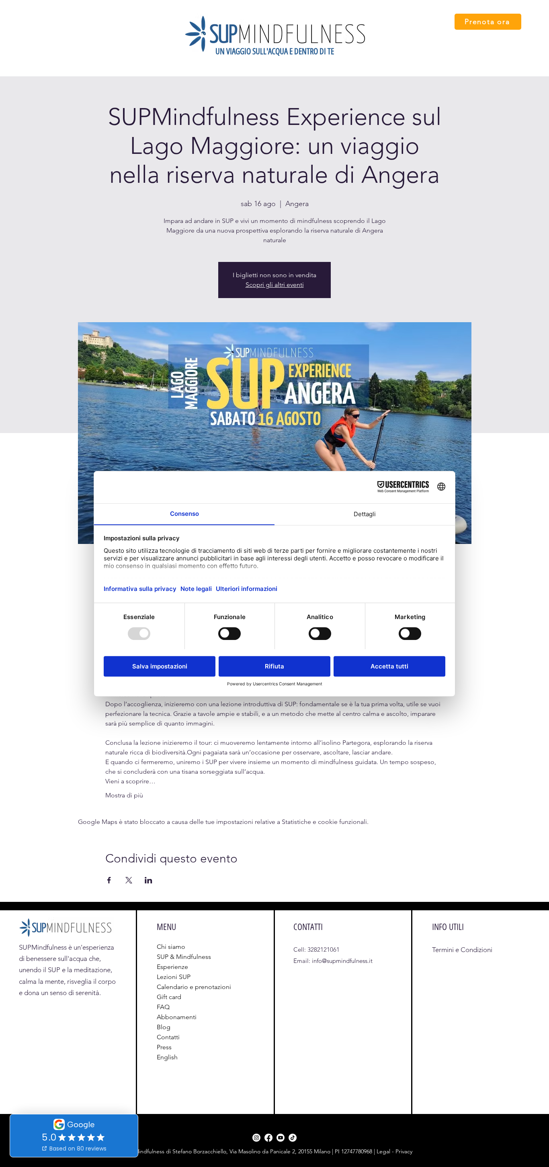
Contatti (168, 1037)
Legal (384, 1151)
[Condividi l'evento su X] (129, 880)
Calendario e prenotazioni (178, 987)
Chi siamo (171, 946)
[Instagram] (256, 1138)
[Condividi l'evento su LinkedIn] (148, 880)
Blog (163, 1027)
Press (164, 1047)
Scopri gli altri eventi (275, 284)
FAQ (163, 1007)
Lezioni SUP (174, 977)
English (167, 1057)
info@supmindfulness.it (342, 961)
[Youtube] (281, 1138)
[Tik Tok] (293, 1138)
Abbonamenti (177, 1017)
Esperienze (172, 967)
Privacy (403, 1151)
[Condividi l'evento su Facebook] (109, 880)
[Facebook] (268, 1138)
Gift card (169, 997)
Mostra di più (124, 795)
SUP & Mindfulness (178, 957)
